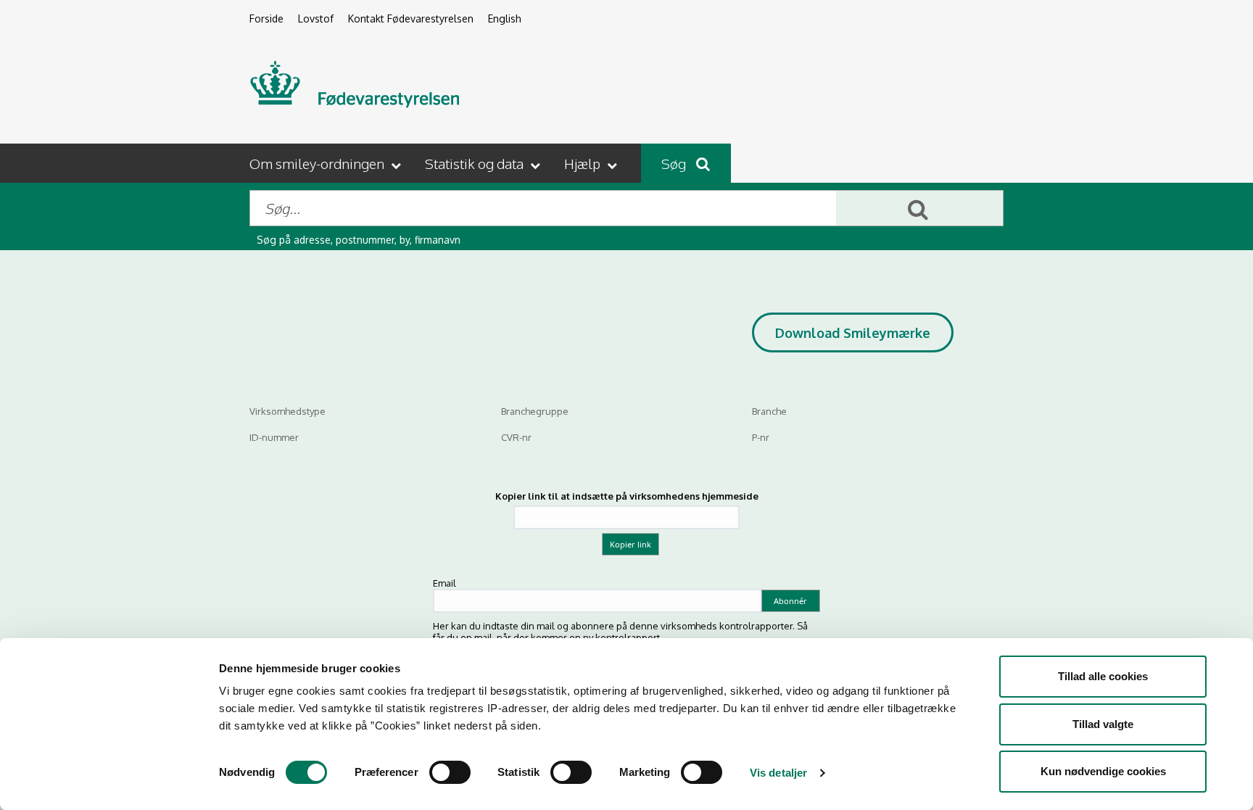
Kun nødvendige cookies (1103, 771)
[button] (326, 163)
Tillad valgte (1102, 724)
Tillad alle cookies (1103, 676)
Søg (675, 163)
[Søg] (919, 208)
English (504, 18)
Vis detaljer (778, 772)
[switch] (450, 772)
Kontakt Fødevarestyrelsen (411, 18)
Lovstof (316, 18)
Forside (266, 18)
